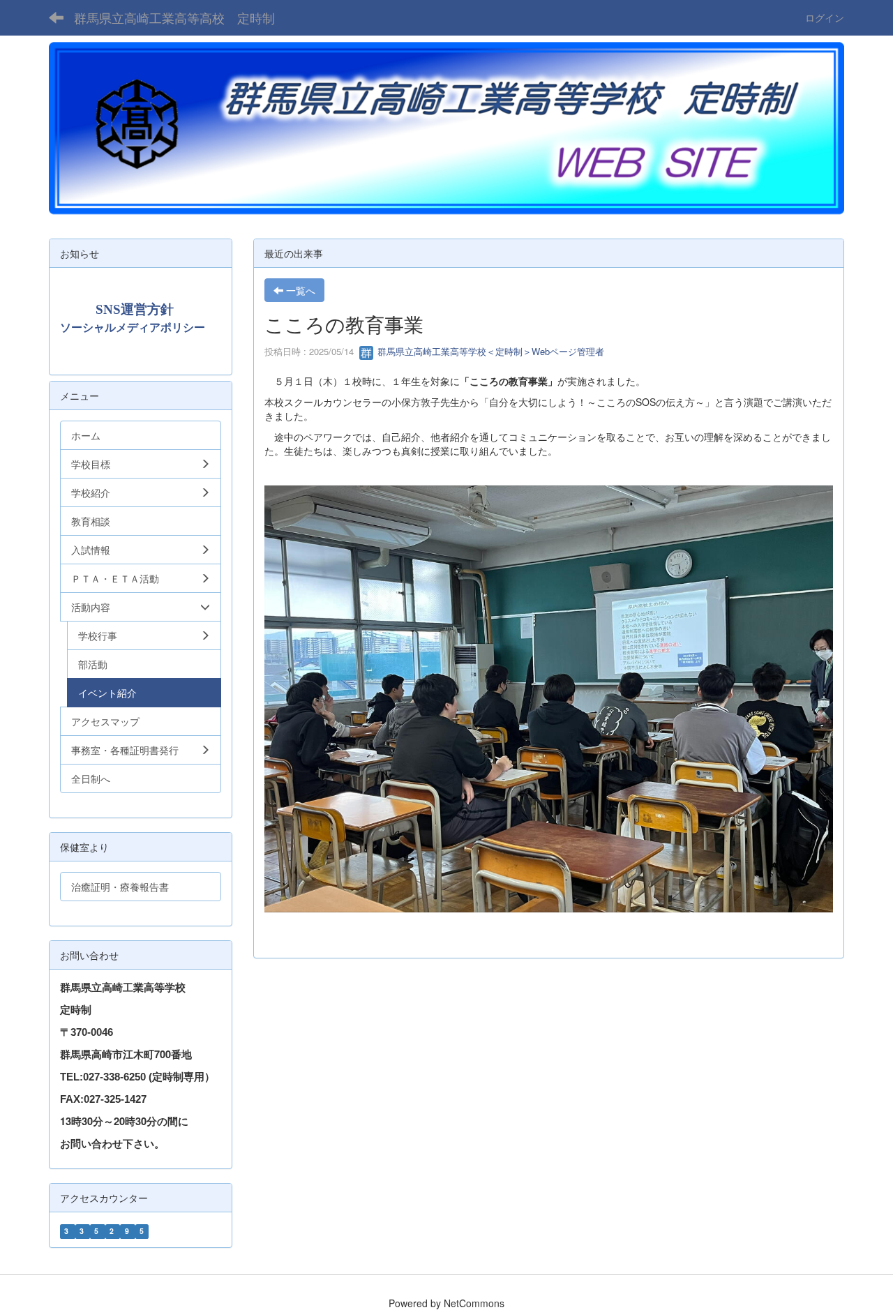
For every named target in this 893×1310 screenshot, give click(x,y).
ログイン (824, 17)
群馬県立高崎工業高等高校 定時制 (174, 17)
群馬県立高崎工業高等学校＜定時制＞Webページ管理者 (489, 351)
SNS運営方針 (135, 309)
